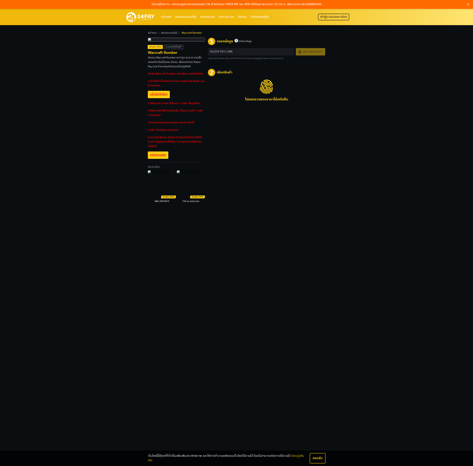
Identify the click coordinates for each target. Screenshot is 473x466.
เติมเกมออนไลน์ (169, 33)
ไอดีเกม (242, 16)
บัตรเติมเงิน (207, 16)
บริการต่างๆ (226, 16)
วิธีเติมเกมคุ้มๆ (260, 16)
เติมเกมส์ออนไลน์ (185, 16)
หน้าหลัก (166, 16)
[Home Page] (140, 17)
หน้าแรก (152, 33)
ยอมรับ (318, 458)
